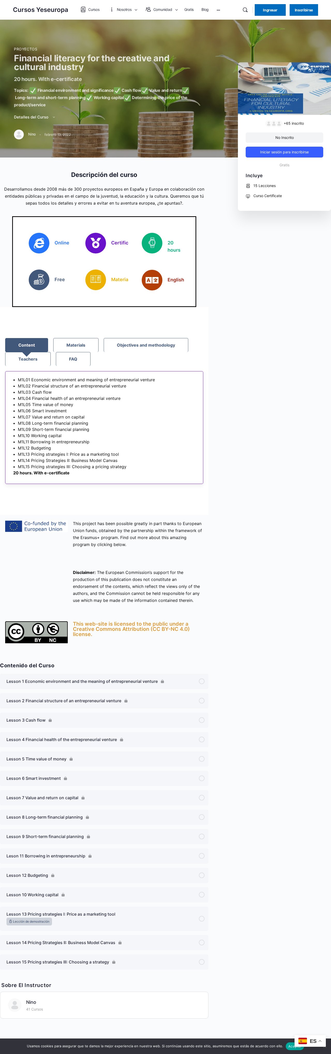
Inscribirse (304, 10)
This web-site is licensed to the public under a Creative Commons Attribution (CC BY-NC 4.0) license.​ (131, 629)
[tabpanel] (104, 427)
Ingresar (270, 10)
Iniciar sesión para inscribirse (284, 152)
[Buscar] (245, 10)
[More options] (218, 10)
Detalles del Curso (31, 117)
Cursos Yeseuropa (40, 9)
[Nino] (14, 1004)
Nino (31, 1002)
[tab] (26, 345)
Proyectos (25, 49)
